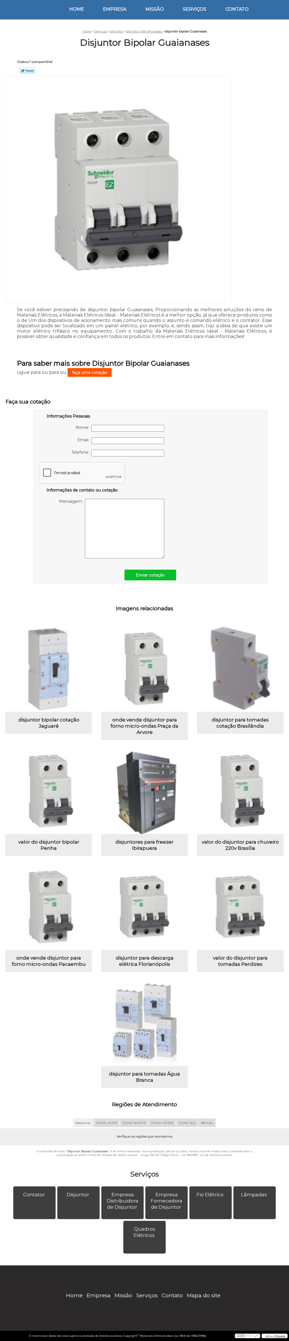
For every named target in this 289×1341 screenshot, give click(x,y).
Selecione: (83, 1123)
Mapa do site (203, 1295)
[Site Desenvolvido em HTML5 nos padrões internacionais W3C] (247, 1336)
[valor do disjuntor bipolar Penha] (48, 790)
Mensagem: (72, 501)
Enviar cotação (150, 575)
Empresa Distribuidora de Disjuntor (122, 1201)
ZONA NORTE (134, 1123)
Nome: (83, 427)
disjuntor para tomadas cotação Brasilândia (240, 723)
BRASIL (207, 1123)
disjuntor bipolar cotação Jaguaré (48, 723)
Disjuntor (78, 1194)
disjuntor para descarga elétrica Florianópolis (145, 961)
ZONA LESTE (106, 1123)
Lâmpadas (254, 1194)
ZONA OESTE (162, 1123)
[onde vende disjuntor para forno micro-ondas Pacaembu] (48, 906)
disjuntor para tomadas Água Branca (144, 1077)
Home (76, 9)
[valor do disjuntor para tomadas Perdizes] (240, 906)
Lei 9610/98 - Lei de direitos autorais (207, 1155)
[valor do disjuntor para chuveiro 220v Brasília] (240, 790)
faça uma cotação (89, 372)
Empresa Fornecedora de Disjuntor (166, 1201)
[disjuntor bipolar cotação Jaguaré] (48, 668)
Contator (34, 1194)
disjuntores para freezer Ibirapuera (144, 845)
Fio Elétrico (210, 1194)
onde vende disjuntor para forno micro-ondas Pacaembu (49, 961)
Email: (84, 439)
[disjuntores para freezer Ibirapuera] (144, 790)
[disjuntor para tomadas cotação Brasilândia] (240, 668)
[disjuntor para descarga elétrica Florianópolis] (144, 906)
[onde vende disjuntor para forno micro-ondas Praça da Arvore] (144, 668)
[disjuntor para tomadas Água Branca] (144, 1022)
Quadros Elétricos (144, 1232)
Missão (154, 9)
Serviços (194, 9)
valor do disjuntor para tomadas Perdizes (240, 961)
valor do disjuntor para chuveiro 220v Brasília (240, 845)
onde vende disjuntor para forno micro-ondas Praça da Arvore (144, 726)
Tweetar (27, 70)
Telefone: (81, 452)
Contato (237, 9)
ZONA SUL (187, 1123)
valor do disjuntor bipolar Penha (48, 845)
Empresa (114, 9)
